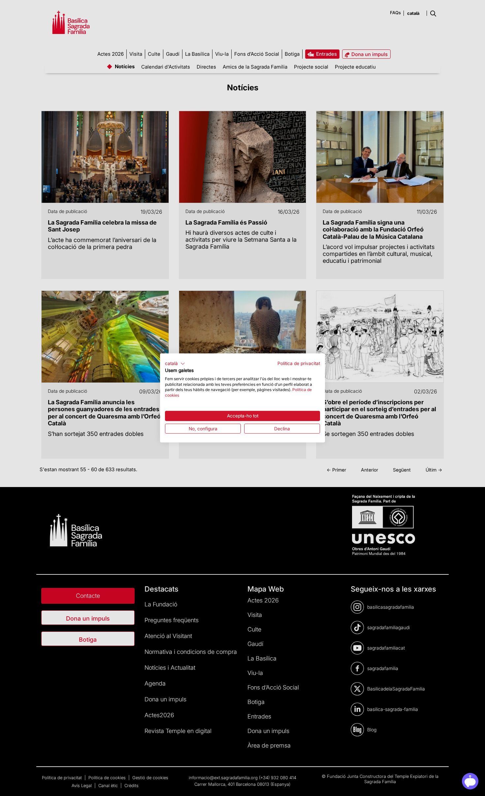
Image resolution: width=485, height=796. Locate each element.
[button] (175, 364)
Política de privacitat (298, 363)
